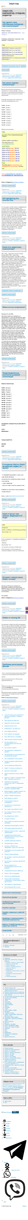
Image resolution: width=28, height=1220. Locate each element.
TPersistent (6, 1089)
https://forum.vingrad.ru (18, 182)
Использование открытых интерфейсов (11, 801)
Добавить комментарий (8, 185)
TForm (6, 1000)
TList (15, 1088)
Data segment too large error (12, 720)
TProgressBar (8, 1003)
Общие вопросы (9, 1048)
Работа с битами (9, 1055)
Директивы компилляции (15, 78)
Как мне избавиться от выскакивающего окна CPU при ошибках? (13, 743)
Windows (7, 946)
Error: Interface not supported (12, 734)
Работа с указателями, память (13, 1058)
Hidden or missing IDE (11, 617)
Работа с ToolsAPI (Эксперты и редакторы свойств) (13, 925)
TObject (20, 1088)
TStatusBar (7, 1001)
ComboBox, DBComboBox (11, 1017)
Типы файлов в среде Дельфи (13, 884)
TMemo (7, 1006)
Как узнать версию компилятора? (10, 84)
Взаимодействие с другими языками (14, 1065)
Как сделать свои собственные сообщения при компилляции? (12, 24)
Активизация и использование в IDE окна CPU (14, 850)
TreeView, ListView (9, 1013)
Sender (6, 1085)
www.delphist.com (11, 174)
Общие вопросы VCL (10, 988)
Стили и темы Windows (11, 997)
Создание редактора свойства (13, 840)
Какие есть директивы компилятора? (11, 248)
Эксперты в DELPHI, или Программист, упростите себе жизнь (14, 846)
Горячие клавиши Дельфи (11, 854)
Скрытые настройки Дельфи (12, 876)
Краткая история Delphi (11, 771)
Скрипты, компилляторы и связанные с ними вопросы (12, 1072)
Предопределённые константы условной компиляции (11, 375)
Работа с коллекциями (11, 1067)
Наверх (24, 1206)
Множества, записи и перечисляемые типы (10, 1060)
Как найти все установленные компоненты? (13, 805)
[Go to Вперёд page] (10, 935)
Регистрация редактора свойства (13, 828)
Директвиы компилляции (12, 963)
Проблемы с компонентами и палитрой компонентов (12, 919)
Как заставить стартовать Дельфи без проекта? (15, 861)
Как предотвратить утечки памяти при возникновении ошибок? (15, 755)
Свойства (14, 1085)
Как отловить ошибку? (11, 747)
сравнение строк (16, 1086)
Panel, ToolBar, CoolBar (11, 1010)
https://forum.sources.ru (12, 697)
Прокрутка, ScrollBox (10, 1024)
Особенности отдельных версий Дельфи (11, 902)
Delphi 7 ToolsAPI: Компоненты (13, 795)
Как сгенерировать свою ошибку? (13, 758)
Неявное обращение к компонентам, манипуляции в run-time (14, 990)
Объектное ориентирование (12, 1049)
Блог (6, 1102)
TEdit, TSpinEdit (9, 1004)
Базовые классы (9, 1070)
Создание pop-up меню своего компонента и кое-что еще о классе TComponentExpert (14, 836)
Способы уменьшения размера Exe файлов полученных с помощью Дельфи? (14, 716)
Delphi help (10, 1088)
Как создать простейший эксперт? (14, 809)
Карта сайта (8, 1101)
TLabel (6, 1008)
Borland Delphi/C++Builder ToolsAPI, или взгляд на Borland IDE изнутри (15, 792)
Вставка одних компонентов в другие (14, 996)
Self (3, 1085)
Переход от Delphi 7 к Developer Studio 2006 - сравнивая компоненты (15, 778)
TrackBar (7, 1035)
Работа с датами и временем (12, 1052)
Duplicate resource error (11, 726)
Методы (10, 1085)
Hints (6, 1029)
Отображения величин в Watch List (14, 870)
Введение (7, 958)
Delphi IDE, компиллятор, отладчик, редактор (12, 75)
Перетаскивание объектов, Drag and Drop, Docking (14, 994)
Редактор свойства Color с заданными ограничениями (15, 831)
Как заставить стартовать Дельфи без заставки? (15, 857)
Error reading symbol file (11, 731)
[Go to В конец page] (13, 935)
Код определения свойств (11, 816)
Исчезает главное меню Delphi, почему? (12, 578)
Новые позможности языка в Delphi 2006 (14, 774)
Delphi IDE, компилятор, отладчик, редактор (14, 960)
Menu (6, 1031)
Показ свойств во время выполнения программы (14, 822)
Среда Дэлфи (7, 930)
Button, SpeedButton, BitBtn (12, 1025)
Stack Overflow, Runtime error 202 (13, 739)
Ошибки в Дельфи (8, 908)
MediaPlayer (8, 1032)
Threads (7, 1066)
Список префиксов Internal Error (13, 765)
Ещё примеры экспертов (11, 798)
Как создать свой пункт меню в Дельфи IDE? (13, 812)
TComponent (15, 1089)
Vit (5, 174)
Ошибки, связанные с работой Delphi (13, 241)
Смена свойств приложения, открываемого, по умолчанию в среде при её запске (15, 880)
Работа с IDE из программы (12, 873)
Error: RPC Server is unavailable (13, 736)
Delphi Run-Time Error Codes (12, 723)
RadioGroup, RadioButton (11, 1034)
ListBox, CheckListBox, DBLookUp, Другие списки (14, 1015)
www (3, 175)
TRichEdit (7, 1007)
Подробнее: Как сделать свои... (10, 66)
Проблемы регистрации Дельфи (12, 665)
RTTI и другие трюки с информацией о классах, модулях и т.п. (14, 1062)
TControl (5, 1091)
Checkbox (7, 1028)
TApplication (8, 999)
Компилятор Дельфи (9, 897)
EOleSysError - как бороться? (12, 728)
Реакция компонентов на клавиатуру (14, 992)
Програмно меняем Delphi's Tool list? (14, 825)
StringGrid (7, 1011)
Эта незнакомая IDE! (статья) (12, 887)
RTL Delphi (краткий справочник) (13, 1069)
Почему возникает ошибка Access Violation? (14, 761)
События (19, 1085)
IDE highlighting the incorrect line (10, 199)
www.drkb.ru (19, 174)
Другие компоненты (10, 1036)
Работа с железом (9, 945)
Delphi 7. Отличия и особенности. (13, 768)
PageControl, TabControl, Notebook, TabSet (14, 1019)
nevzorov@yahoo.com (8, 144)
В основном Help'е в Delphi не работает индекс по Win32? (13, 466)
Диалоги (7, 1022)
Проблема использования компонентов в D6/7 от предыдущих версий (14, 783)
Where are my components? (13, 307)
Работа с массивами (10, 1056)
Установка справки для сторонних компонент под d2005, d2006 (14, 787)
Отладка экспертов (10, 818)
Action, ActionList (9, 1021)
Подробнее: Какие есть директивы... (12, 290)
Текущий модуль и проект (11, 843)
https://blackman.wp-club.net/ (16, 496)
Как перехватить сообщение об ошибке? (13, 751)
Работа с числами (9, 1053)
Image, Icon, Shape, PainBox (12, 1027)
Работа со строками (10, 1051)
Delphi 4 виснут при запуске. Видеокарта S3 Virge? (12, 516)
